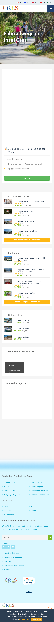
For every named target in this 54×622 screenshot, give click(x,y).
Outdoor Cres (36, 482)
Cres (6, 506)
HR (20, 3)
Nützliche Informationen (14, 553)
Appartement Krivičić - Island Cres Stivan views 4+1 (32, 271)
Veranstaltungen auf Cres (41, 494)
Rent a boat (23, 329)
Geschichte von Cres (39, 490)
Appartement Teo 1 (26, 221)
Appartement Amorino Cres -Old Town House (31, 259)
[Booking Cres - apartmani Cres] (14, 8)
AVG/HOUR (21, 323)
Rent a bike (23, 320)
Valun (33, 510)
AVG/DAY (21, 331)
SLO (28, 3)
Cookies (7, 561)
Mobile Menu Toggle (50, 8)
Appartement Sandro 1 (27, 231)
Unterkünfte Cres (11, 490)
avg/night (22, 205)
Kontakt (7, 569)
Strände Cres (9, 482)
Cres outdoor (24, 337)
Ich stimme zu (36, 619)
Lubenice (7, 510)
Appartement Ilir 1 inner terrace (31, 202)
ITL (50, 3)
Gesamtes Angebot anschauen (27, 302)
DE (43, 3)
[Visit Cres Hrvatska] (8, 605)
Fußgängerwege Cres (12, 494)
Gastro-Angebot (37, 486)
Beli (32, 506)
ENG (36, 3)
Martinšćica (9, 515)
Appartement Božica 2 (27, 293)
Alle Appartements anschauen (27, 240)
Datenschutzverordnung (14, 565)
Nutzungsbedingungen (13, 557)
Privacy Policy (24, 619)
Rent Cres (8, 486)
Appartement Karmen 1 (28, 212)
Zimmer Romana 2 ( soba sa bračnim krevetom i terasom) (30, 282)
